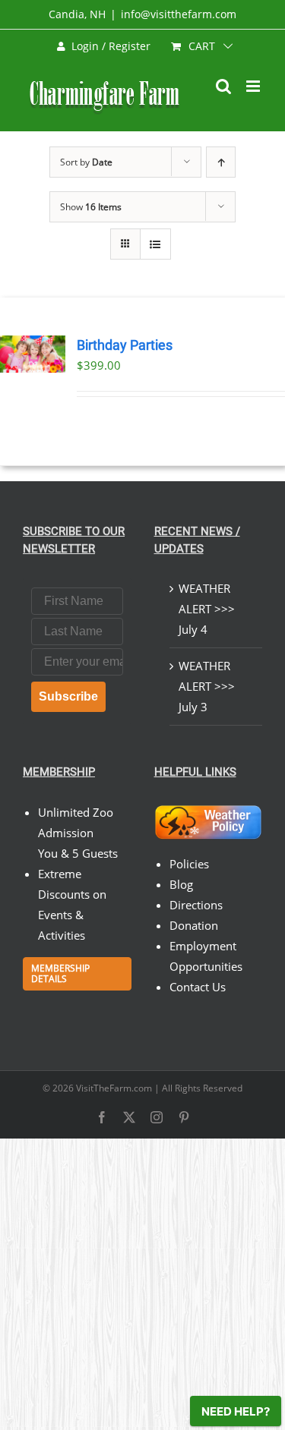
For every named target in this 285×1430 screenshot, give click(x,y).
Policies (189, 863)
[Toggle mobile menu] (254, 86)
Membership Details (60, 973)
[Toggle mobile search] (223, 86)
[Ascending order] (221, 162)
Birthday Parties (125, 345)
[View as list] (155, 244)
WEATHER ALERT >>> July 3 (207, 686)
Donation (193, 925)
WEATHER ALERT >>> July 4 (207, 609)
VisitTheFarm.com (114, 1088)
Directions (196, 904)
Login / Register (110, 46)
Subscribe (68, 696)
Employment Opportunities (205, 956)
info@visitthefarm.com (178, 14)
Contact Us (197, 986)
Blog (181, 884)
